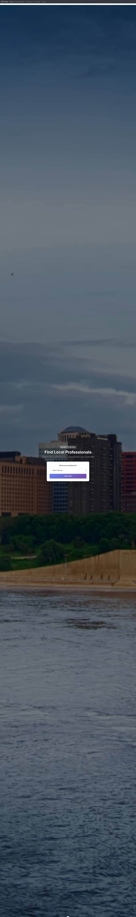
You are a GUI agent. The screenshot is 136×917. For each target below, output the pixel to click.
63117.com (4, 2)
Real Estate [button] (30, 1)
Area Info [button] (37, 1)
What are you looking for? (68, 465)
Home (11, 1)
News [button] (44, 1)
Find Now (68, 476)
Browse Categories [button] (19, 1)
